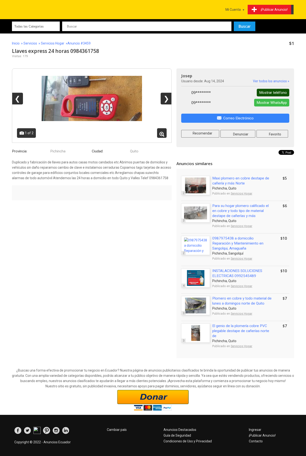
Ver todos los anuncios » (271, 81)
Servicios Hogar (52, 43)
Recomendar (202, 133)
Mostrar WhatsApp (272, 102)
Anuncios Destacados (180, 430)
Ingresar (255, 430)
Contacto (256, 441)
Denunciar (240, 134)
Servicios (30, 43)
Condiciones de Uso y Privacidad (188, 441)
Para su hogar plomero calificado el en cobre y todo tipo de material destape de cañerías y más (240, 211)
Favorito (274, 134)
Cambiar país (117, 430)
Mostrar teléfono (273, 92)
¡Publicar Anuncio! (262, 435)
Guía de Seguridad (177, 435)
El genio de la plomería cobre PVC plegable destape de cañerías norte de (240, 331)
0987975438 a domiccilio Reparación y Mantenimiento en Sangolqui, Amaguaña (237, 243)
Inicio (16, 43)
